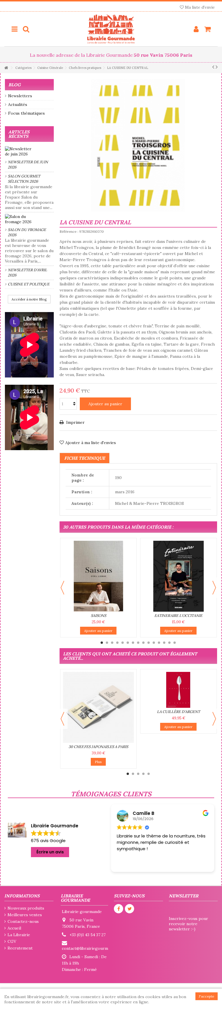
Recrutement (20, 948)
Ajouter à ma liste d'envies (90, 442)
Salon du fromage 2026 (27, 232)
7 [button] (133, 642)
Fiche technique (84, 458)
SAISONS (98, 615)
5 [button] (122, 642)
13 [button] (164, 642)
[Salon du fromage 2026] (29, 219)
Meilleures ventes (25, 914)
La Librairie (19, 934)
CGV (12, 941)
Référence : (69, 231)
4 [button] (117, 642)
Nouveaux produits (26, 908)
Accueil (14, 928)
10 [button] (148, 642)
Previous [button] (62, 588)
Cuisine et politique (28, 284)
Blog (14, 84)
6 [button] (128, 642)
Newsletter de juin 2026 (28, 165)
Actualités (17, 104)
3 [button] (112, 642)
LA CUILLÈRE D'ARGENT (178, 711)
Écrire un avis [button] (50, 852)
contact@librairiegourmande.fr (91, 948)
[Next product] (217, 66)
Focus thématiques (26, 113)
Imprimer (75, 422)
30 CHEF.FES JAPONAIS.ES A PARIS (98, 746)
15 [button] (174, 642)
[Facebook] (118, 908)
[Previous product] (213, 66)
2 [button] (107, 642)
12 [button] (159, 642)
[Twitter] (129, 908)
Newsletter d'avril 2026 (27, 272)
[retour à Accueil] (6, 68)
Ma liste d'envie (199, 7)
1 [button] (102, 642)
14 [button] (169, 642)
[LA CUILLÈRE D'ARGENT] (178, 690)
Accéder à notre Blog (29, 299)
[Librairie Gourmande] (111, 28)
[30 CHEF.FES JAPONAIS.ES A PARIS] (98, 707)
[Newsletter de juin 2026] (29, 151)
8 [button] (138, 642)
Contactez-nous (23, 921)
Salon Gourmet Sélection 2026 (24, 179)
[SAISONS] (98, 576)
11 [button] (154, 642)
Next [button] (214, 588)
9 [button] (143, 642)
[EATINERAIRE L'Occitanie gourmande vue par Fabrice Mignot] (178, 576)
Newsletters (20, 95)
